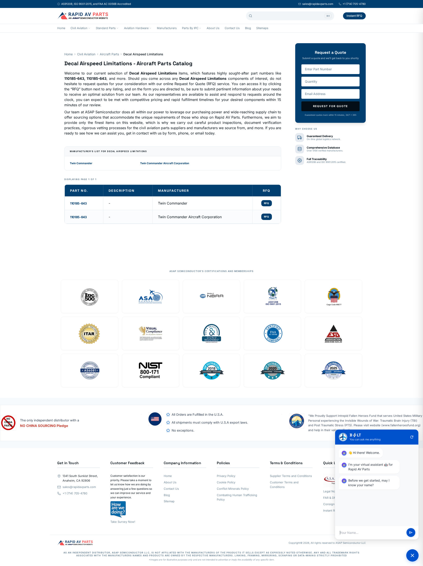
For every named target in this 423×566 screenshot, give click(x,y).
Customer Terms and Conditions (284, 484)
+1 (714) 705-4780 (354, 4)
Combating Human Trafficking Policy (237, 497)
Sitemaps (262, 28)
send (411, 532)
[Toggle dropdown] (89, 28)
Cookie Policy (226, 482)
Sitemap (169, 501)
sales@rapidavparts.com (317, 4)
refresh (412, 437)
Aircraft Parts (109, 54)
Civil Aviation (78, 28)
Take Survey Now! (122, 521)
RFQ (266, 203)
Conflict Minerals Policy (233, 488)
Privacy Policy (226, 476)
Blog (248, 28)
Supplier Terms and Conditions (291, 476)
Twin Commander (81, 163)
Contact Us (232, 28)
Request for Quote (330, 106)
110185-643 (78, 203)
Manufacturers (167, 28)
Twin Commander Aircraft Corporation (164, 163)
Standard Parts (106, 28)
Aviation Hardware (136, 28)
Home (61, 28)
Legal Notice (331, 491)
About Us (213, 28)
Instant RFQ (354, 15)
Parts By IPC (190, 28)
